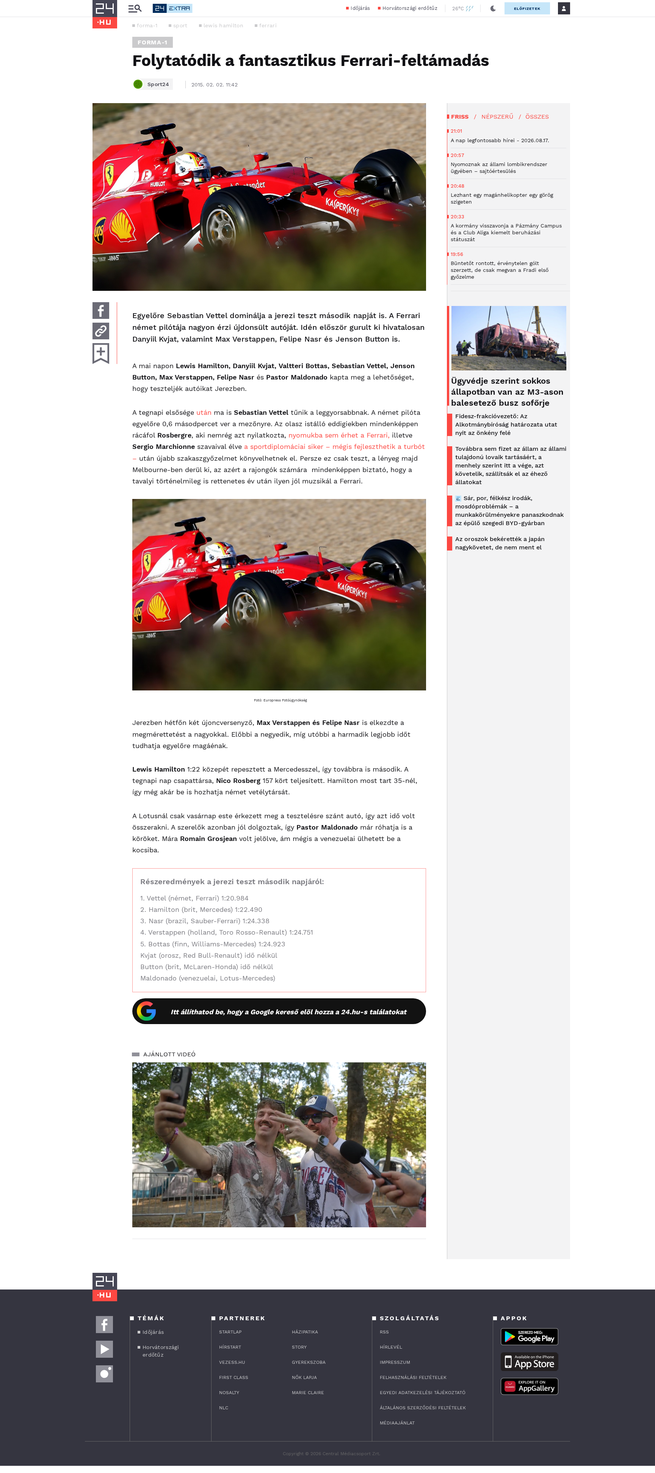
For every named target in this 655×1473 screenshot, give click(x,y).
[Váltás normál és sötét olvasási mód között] (493, 8)
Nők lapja (304, 1377)
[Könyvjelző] (100, 353)
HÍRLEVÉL (391, 1347)
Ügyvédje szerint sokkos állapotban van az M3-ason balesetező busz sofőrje (507, 392)
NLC (223, 1407)
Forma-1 (153, 42)
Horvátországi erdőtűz (409, 8)
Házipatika (305, 1332)
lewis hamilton (223, 25)
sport (180, 25)
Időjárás (360, 8)
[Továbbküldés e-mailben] (100, 331)
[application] (279, 1145)
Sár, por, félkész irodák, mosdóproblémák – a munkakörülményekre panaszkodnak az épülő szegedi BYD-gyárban (509, 510)
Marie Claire (308, 1392)
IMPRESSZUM (395, 1362)
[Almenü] (135, 8)
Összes (537, 116)
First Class (233, 1377)
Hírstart (230, 1347)
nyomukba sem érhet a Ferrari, (339, 435)
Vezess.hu (232, 1362)
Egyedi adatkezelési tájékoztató (422, 1392)
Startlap (230, 1332)
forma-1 (147, 25)
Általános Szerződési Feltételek (423, 1407)
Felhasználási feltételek (413, 1377)
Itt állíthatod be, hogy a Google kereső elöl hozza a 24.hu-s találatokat (288, 1012)
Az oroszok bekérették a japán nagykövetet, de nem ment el (500, 543)
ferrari (268, 25)
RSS (384, 1332)
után (204, 412)
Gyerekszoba (309, 1362)
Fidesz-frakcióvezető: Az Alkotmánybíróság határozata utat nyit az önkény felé (506, 424)
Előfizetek (527, 8)
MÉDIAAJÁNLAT (397, 1423)
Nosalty (229, 1392)
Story (299, 1347)
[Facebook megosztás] (100, 310)
